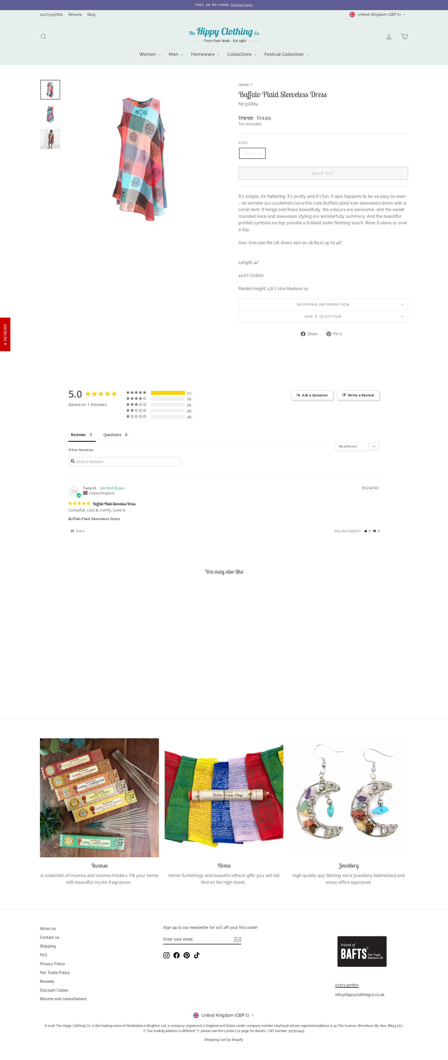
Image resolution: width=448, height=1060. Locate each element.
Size (243, 143)
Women (148, 54)
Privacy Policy (52, 964)
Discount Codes (54, 990)
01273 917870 (51, 14)
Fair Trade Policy (55, 973)
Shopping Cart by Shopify (224, 1040)
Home (244, 85)
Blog (91, 14)
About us (48, 928)
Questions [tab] (112, 434)
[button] (367, 531)
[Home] (224, 797)
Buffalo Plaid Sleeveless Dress (94, 518)
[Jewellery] (348, 797)
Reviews (47, 981)
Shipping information (323, 304)
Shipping (48, 946)
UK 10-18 (252, 153)
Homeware (203, 54)
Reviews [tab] (78, 434)
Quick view (83, 670)
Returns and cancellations (63, 999)
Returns (75, 14)
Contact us (49, 937)
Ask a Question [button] (315, 395)
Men (174, 54)
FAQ (43, 955)
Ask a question (323, 316)
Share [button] (80, 531)
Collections (240, 54)
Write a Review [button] (361, 395)
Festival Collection (284, 54)
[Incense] (99, 797)
